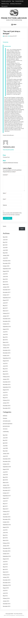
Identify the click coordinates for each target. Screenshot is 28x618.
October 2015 (6, 355)
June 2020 (5, 250)
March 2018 (5, 284)
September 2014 (7, 387)
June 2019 (5, 258)
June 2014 (5, 395)
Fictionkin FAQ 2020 (19, 1)
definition (5, 415)
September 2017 (7, 297)
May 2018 (5, 279)
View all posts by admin (8, 149)
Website (5, 205)
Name (4, 193)
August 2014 (6, 389)
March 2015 (5, 374)
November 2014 (6, 384)
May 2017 (5, 305)
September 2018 (7, 268)
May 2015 (5, 368)
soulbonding (6, 431)
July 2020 (5, 247)
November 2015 (6, 353)
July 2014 (5, 392)
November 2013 (6, 408)
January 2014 (6, 403)
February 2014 (6, 400)
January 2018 (6, 287)
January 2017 (6, 316)
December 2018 (6, 260)
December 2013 (6, 405)
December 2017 (6, 289)
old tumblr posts (10, 135)
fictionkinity (5, 42)
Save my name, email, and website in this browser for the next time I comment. (12, 213)
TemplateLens (12, 615)
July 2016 (5, 331)
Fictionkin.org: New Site (6, 1)
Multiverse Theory (5, 3)
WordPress (22, 615)
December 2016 (6, 318)
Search (4, 226)
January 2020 (6, 255)
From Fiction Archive (14, 18)
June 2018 (5, 276)
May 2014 (5, 397)
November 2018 (6, 263)
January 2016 (6, 347)
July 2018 (5, 274)
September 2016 (7, 326)
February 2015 (6, 376)
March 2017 (5, 310)
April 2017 (5, 308)
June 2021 (5, 239)
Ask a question (4, 6)
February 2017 (6, 313)
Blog (13, 1)
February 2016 (6, 345)
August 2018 (6, 271)
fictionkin (5, 418)
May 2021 (5, 242)
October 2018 (6, 266)
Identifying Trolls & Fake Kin (15, 3)
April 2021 (5, 245)
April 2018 (5, 281)
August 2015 (6, 360)
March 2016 (5, 342)
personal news (6, 426)
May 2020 (5, 252)
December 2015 (6, 350)
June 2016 (5, 334)
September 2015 (7, 358)
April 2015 (5, 371)
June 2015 (5, 366)
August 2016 (6, 329)
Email (4, 199)
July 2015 (5, 363)
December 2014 (6, 382)
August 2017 (6, 300)
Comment (5, 174)
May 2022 (5, 237)
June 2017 (5, 303)
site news (5, 429)
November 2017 (6, 292)
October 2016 (6, 324)
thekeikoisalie (7, 46)
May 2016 (5, 337)
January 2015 (6, 379)
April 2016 (5, 339)
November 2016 (6, 321)
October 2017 (6, 295)
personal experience (7, 423)
